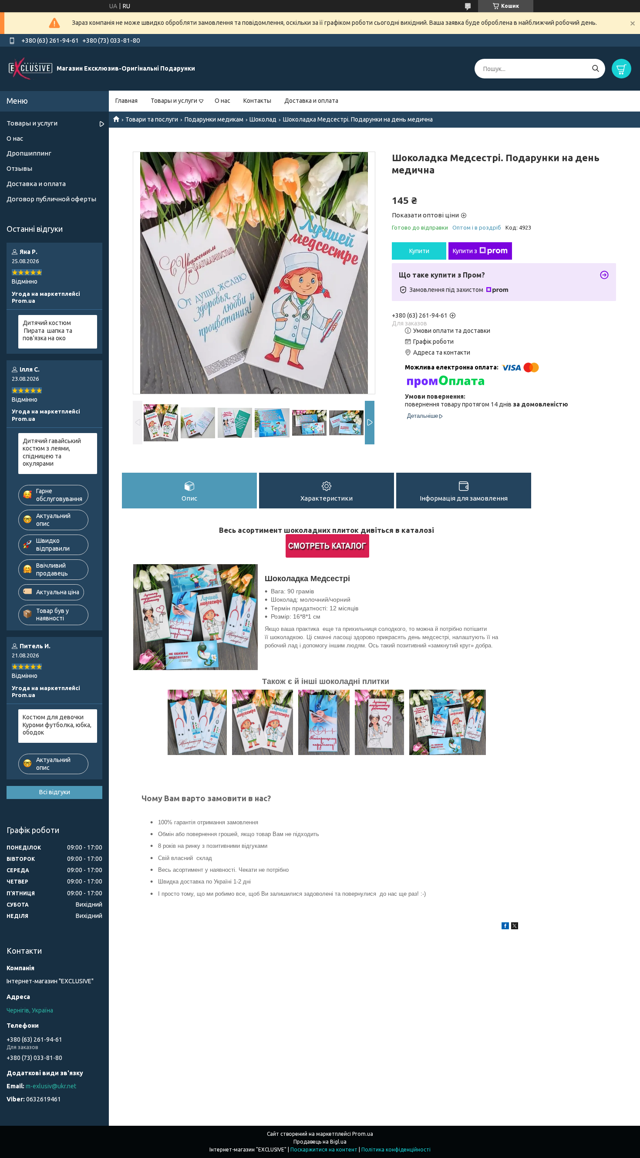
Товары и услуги (174, 100)
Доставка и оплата (311, 100)
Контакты (257, 100)
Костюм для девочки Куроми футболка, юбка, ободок (57, 725)
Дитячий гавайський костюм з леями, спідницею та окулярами (52, 452)
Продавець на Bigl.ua (320, 1141)
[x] (514, 927)
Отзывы (19, 168)
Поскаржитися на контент (323, 1149)
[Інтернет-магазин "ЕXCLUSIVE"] (30, 68)
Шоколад (262, 119)
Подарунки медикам (214, 119)
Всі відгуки (54, 792)
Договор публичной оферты (51, 199)
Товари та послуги (151, 119)
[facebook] (505, 927)
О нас (222, 100)
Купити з (465, 250)
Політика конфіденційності (396, 1149)
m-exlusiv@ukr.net (51, 1086)
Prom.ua (362, 1134)
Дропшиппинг (29, 153)
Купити (419, 250)
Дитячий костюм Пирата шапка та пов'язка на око (47, 330)
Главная (126, 100)
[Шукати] (595, 68)
